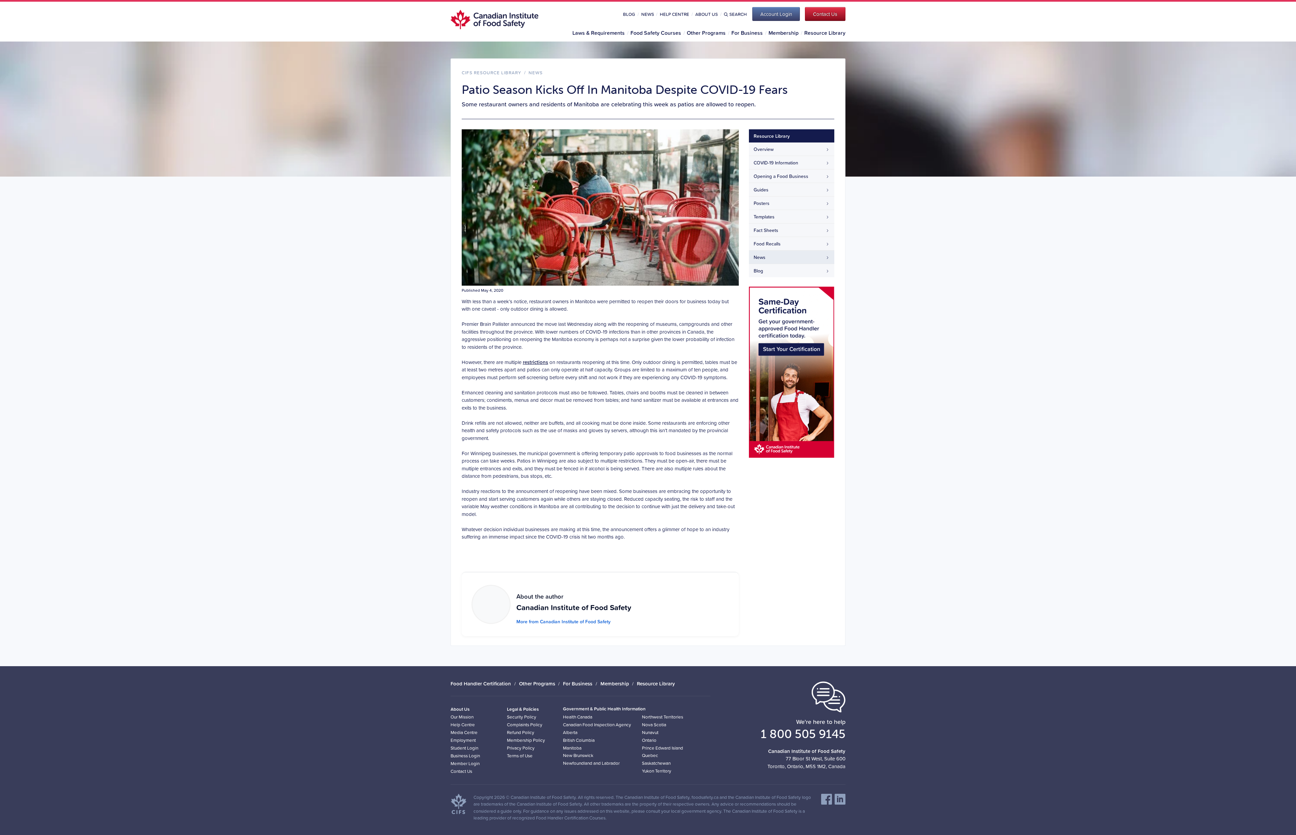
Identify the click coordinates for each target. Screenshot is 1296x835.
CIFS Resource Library (491, 72)
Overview (764, 149)
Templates (764, 216)
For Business (747, 32)
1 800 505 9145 (803, 733)
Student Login (464, 748)
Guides (761, 189)
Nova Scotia (654, 724)
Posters (762, 203)
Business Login (465, 755)
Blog (629, 14)
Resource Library (824, 32)
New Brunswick (578, 755)
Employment (463, 740)
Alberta (570, 732)
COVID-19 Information (776, 162)
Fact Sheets (766, 230)
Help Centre (674, 14)
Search (738, 14)
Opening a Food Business (781, 176)
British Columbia (579, 740)
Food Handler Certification (481, 683)
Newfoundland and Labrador (591, 763)
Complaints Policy (524, 724)
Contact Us (461, 771)
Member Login (465, 763)
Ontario (649, 740)
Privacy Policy (521, 748)
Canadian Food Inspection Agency (597, 724)
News (647, 14)
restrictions (535, 362)
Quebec (650, 755)
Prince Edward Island (662, 748)
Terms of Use (520, 755)
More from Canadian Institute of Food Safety (563, 621)
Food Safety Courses (655, 32)
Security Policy (521, 716)
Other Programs (706, 32)
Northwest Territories (662, 716)
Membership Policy (526, 740)
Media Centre (464, 732)
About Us (706, 14)
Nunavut (650, 732)
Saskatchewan (656, 763)
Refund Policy (520, 732)
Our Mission (462, 716)
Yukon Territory (656, 770)
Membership (783, 32)
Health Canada (577, 716)
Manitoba (572, 748)
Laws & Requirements (598, 32)
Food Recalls (767, 243)
